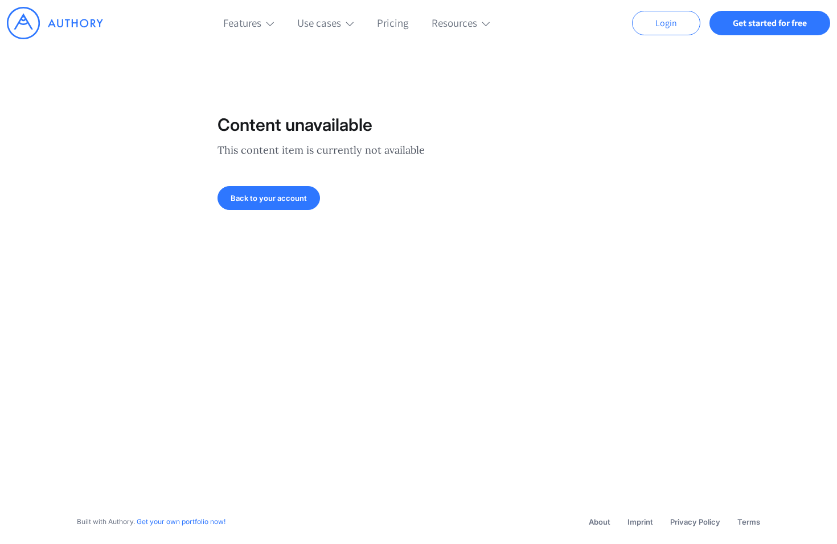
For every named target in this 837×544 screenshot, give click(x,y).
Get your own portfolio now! (181, 521)
